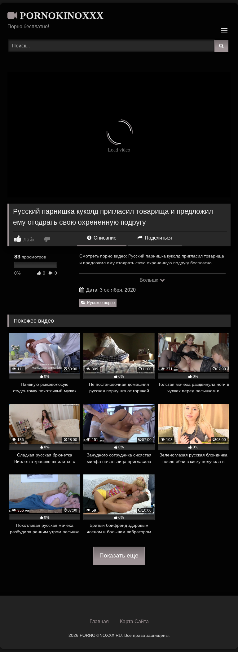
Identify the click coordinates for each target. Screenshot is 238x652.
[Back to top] (219, 634)
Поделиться (157, 237)
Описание (104, 237)
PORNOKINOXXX (60, 15)
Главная (99, 621)
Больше (149, 280)
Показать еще (119, 555)
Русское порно (101, 302)
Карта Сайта (134, 621)
